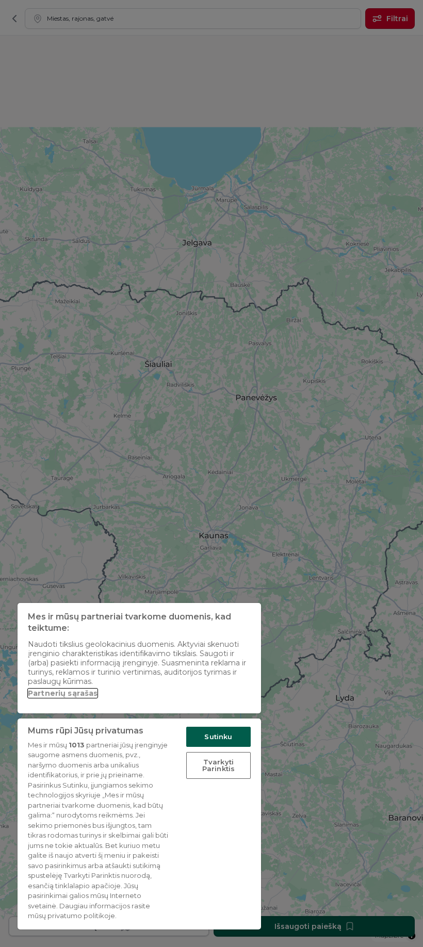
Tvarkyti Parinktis (218, 765)
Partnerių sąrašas (62, 693)
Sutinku (218, 736)
